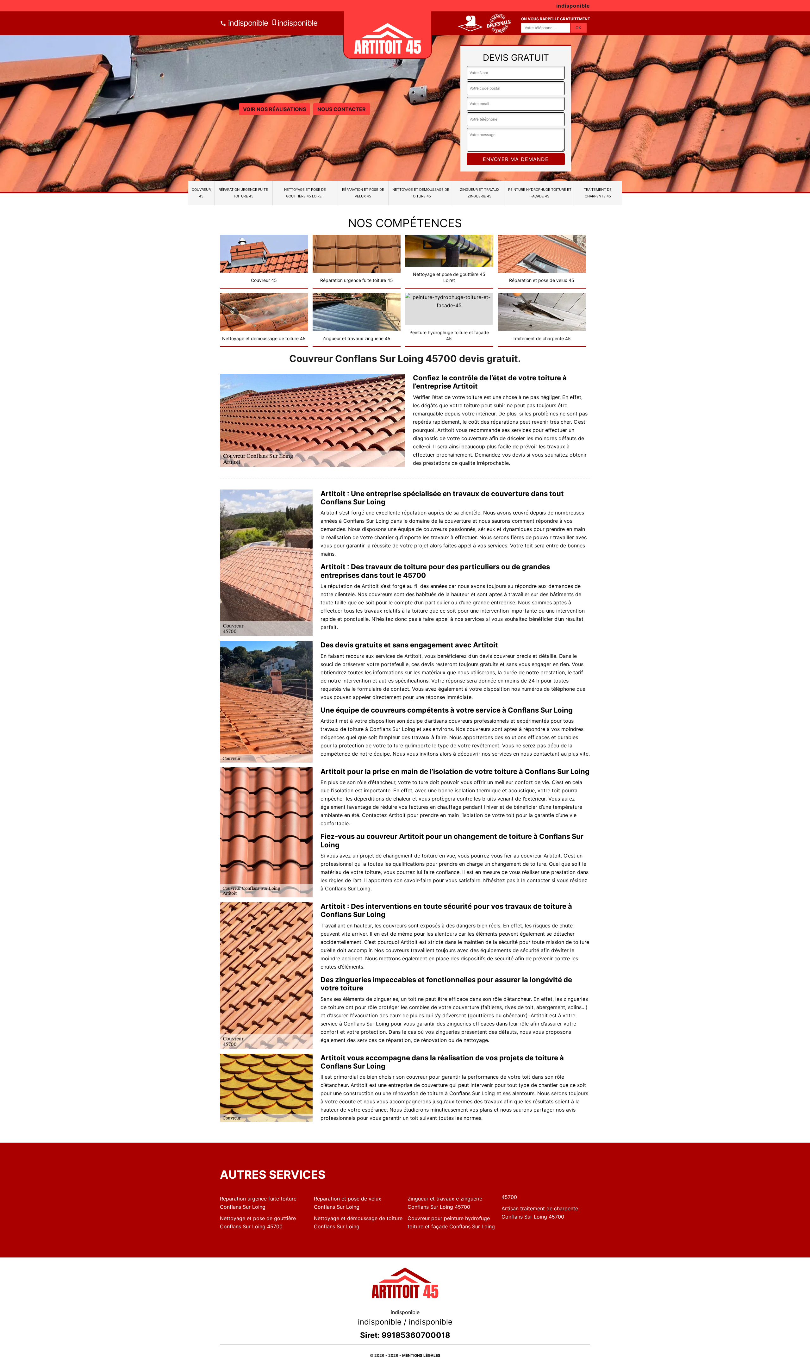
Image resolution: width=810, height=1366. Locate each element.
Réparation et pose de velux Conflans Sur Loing (347, 1202)
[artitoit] (387, 35)
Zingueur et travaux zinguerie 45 (479, 192)
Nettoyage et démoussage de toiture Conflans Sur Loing (358, 1222)
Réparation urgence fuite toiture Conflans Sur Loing (258, 1202)
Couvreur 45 (201, 192)
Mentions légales (421, 1355)
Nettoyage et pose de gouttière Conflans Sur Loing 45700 (258, 1222)
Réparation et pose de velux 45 (363, 192)
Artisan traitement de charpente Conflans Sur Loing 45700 (540, 1212)
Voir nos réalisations (274, 109)
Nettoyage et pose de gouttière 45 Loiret (305, 192)
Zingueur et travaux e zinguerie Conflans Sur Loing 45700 (445, 1202)
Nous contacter (341, 109)
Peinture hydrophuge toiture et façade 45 (539, 192)
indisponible (247, 23)
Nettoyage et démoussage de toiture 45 (420, 192)
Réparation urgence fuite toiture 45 (243, 192)
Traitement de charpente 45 (598, 192)
